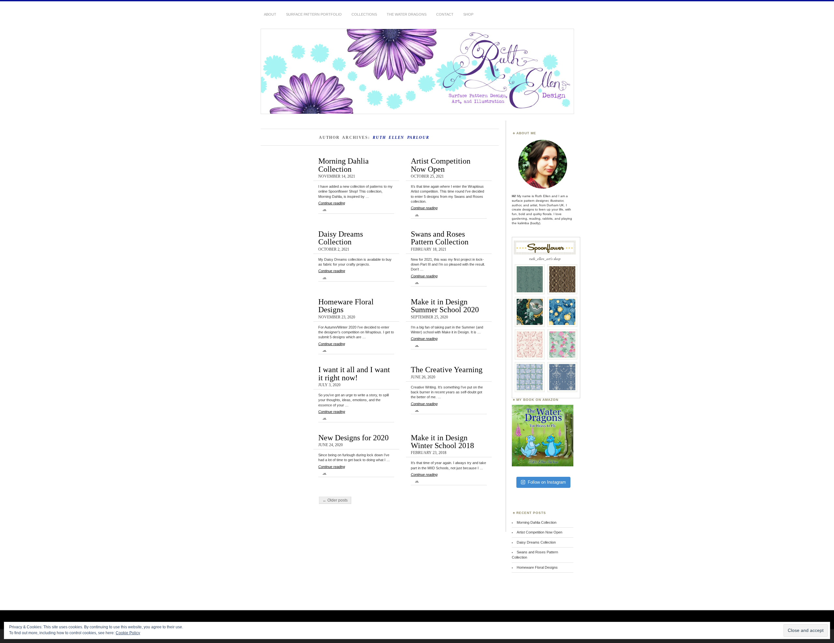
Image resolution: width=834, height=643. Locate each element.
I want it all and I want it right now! (354, 373)
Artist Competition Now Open (440, 164)
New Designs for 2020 (353, 437)
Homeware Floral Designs (346, 305)
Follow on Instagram (547, 482)
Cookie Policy (128, 633)
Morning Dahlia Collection (343, 164)
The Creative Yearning (446, 369)
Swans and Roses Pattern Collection (439, 237)
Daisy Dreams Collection (340, 237)
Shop (468, 14)
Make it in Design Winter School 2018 (442, 441)
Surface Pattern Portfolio (314, 14)
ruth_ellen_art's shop (545, 258)
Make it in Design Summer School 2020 (445, 305)
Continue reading (331, 206)
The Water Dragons (406, 14)
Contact (444, 14)
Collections (364, 14)
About (270, 14)
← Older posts (335, 500)
